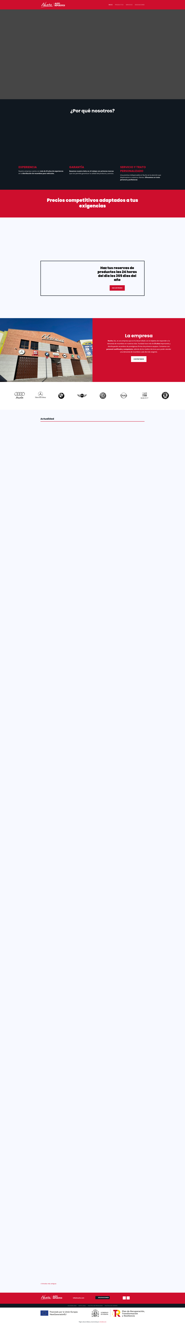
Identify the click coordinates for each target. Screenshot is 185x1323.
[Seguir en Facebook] (124, 1297)
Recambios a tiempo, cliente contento (59, 1008)
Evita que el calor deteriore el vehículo (59, 1265)
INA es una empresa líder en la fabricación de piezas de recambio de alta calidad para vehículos (86, 1179)
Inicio (111, 5)
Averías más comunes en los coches (58, 493)
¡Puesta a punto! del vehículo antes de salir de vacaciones (69, 750)
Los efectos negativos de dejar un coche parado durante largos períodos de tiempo (80, 1094)
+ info (65, 241)
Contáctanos (139, 359)
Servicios (129, 5)
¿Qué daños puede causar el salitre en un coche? (64, 664)
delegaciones (103, 1298)
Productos (119, 5)
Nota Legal (82, 1306)
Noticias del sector (61, 496)
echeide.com (102, 1322)
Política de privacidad (95, 1306)
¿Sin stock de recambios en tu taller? (59, 836)
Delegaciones (140, 5)
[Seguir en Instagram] (128, 1297)
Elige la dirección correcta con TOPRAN (60, 579)
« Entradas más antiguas (48, 1284)
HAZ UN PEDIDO (117, 288)
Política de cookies (111, 1306)
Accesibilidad (72, 1306)
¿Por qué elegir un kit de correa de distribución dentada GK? (69, 922)
